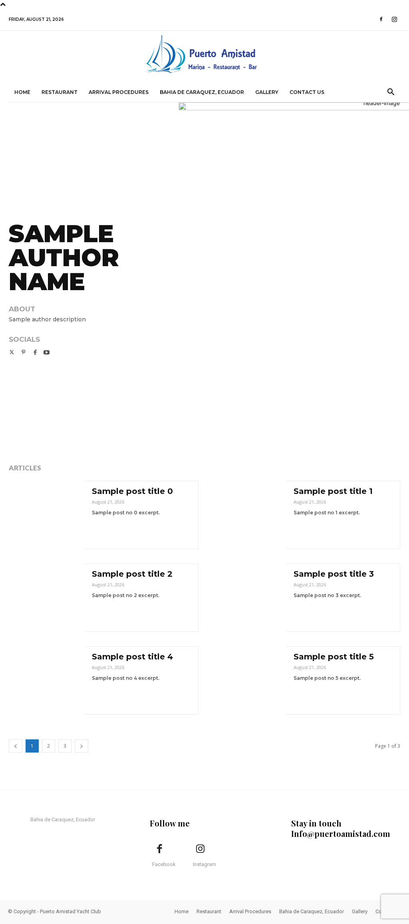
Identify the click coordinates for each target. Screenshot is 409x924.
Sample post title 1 (333, 491)
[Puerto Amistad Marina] (204, 57)
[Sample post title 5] (248, 680)
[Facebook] (381, 19)
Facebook (164, 864)
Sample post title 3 (334, 574)
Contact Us (307, 92)
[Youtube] (47, 351)
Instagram (204, 864)
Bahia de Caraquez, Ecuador (202, 92)
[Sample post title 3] (248, 598)
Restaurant (59, 92)
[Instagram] (394, 19)
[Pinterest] (23, 351)
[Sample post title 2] (47, 598)
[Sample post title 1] (248, 515)
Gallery (266, 92)
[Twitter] (12, 351)
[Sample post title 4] (47, 680)
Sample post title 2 (132, 574)
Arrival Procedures (119, 92)
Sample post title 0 (132, 491)
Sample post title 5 (334, 656)
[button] (390, 93)
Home (22, 92)
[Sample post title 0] (47, 515)
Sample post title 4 (132, 656)
